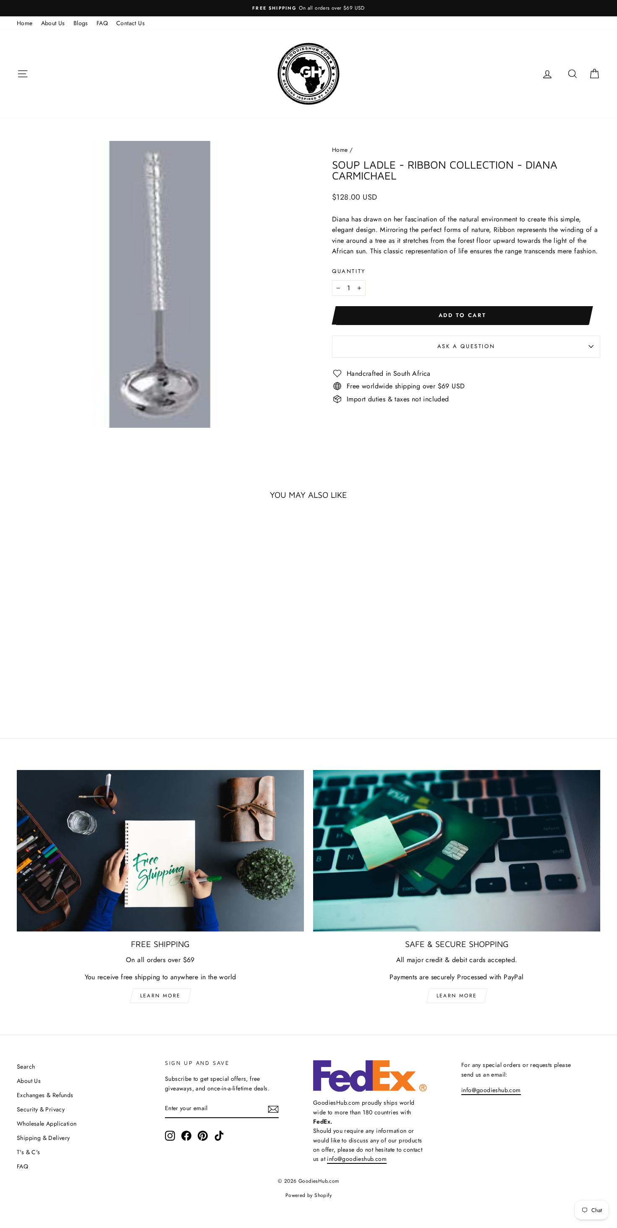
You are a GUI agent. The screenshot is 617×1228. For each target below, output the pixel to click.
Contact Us (130, 23)
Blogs (80, 23)
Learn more (160, 995)
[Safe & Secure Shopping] (456, 850)
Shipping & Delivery (43, 1138)
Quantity (349, 271)
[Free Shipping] (160, 850)
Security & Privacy (41, 1109)
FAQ (102, 23)
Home (25, 23)
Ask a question (466, 346)
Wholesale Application (46, 1123)
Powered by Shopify (308, 1195)
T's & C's (28, 1152)
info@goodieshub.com (357, 1159)
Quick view (86, 649)
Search (26, 1066)
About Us (53, 23)
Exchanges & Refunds (45, 1095)
